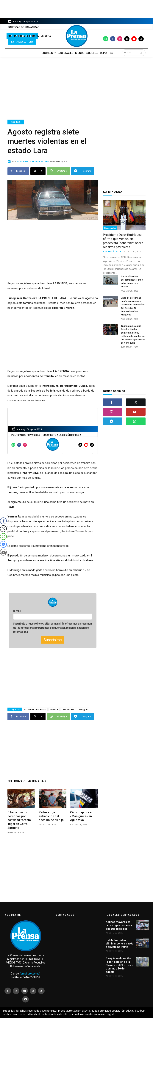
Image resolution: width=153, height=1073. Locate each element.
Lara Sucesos (69, 709)
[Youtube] (134, 38)
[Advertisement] (76, 88)
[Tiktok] (141, 38)
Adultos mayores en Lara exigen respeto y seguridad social (119, 925)
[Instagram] (119, 38)
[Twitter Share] (3, 528)
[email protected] (30, 973)
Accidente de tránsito (35, 709)
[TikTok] (33, 991)
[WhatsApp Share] (3, 536)
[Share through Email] (3, 552)
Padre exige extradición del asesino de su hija (51, 816)
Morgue (83, 709)
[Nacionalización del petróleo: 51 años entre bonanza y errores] (110, 280)
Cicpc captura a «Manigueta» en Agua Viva (81, 816)
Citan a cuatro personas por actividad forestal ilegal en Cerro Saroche (19, 820)
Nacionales (110, 228)
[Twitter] (126, 38)
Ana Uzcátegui (112, 251)
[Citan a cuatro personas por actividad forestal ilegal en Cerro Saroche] (21, 798)
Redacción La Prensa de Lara (32, 161)
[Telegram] (112, 421)
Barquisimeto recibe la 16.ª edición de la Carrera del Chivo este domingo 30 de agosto (119, 965)
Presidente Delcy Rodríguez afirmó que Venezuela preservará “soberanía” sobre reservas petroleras (123, 241)
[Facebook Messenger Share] (3, 544)
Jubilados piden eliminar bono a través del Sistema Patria (119, 943)
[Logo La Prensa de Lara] (76, 36)
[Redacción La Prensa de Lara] (9, 161)
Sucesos (15, 122)
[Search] (142, 53)
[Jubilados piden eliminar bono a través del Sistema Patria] (142, 943)
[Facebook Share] (3, 520)
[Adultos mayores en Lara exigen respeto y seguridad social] (142, 925)
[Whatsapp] (105, 38)
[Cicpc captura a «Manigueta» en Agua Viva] (84, 798)
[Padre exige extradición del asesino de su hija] (52, 798)
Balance (54, 709)
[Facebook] (112, 38)
